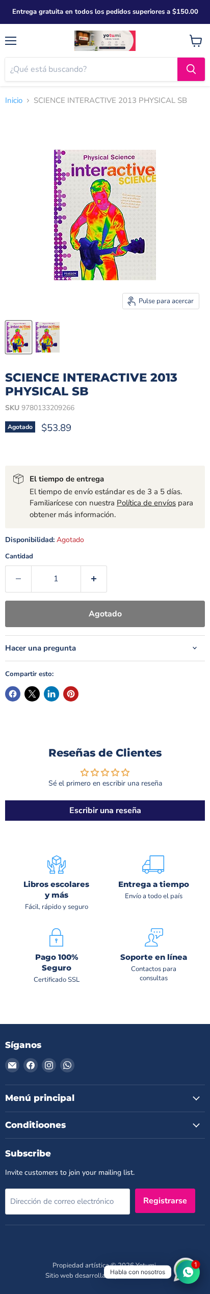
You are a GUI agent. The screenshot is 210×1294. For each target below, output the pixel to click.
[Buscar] (191, 69)
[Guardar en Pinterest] (70, 694)
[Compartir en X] (32, 694)
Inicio (13, 100)
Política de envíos (146, 503)
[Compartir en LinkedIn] (51, 694)
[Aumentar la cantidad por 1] (94, 578)
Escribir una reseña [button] (105, 810)
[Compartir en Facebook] (12, 694)
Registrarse (165, 1200)
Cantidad (19, 556)
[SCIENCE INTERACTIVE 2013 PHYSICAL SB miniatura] (19, 337)
